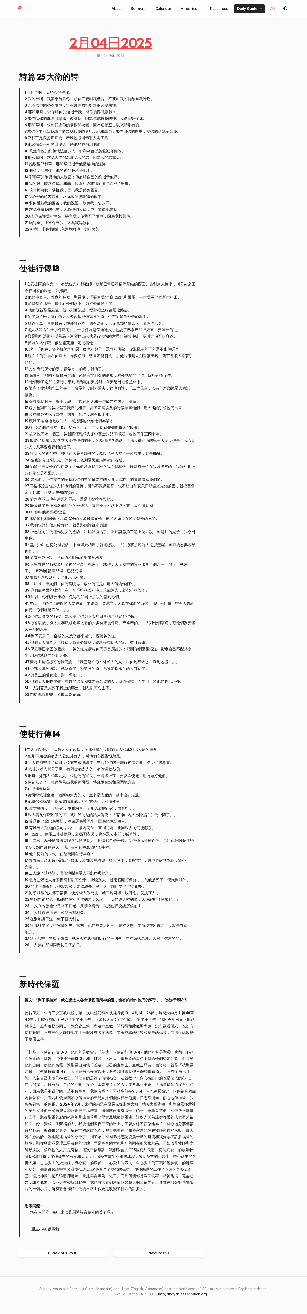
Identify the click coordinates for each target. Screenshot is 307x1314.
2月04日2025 (110, 43)
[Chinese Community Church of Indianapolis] (19, 8)
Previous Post (64, 1253)
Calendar (163, 8)
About (117, 8)
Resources (219, 8)
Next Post (157, 1253)
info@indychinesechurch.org (182, 1294)
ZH (272, 8)
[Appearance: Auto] (285, 8)
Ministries (188, 8)
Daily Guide (247, 8)
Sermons (138, 8)
